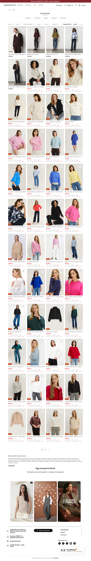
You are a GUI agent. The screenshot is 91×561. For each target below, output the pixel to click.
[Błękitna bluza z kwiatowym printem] (74, 247)
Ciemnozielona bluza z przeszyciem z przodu (74, 331)
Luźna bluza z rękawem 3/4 (52, 156)
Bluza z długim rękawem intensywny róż (74, 296)
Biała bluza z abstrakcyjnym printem (17, 401)
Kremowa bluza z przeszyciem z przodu (74, 436)
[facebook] (59, 543)
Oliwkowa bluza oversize (52, 54)
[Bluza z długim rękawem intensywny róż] (74, 282)
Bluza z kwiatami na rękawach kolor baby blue (36, 191)
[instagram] (63, 543)
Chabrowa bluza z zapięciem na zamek (74, 156)
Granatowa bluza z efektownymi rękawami (55, 296)
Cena (17, 24)
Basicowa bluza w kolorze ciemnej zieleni (36, 331)
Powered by (50, 558)
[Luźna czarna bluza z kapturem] (55, 107)
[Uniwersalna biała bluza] (55, 352)
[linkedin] (74, 543)
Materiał (55, 24)
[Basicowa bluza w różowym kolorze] (36, 142)
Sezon (46, 24)
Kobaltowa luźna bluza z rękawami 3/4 (36, 296)
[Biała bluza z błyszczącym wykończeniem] (17, 107)
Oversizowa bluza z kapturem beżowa (17, 261)
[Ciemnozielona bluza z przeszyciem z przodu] (74, 317)
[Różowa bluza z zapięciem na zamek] (17, 142)
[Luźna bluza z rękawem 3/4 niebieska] (17, 177)
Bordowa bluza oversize (32, 54)
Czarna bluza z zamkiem (52, 331)
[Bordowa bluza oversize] (36, 39)
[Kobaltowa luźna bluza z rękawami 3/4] (36, 282)
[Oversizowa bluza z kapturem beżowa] (17, 247)
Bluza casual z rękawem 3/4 (14, 331)
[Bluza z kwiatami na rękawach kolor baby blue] (36, 177)
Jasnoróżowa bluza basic (33, 261)
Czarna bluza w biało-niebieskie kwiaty (17, 226)
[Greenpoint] (10, 5)
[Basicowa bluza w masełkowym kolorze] (74, 177)
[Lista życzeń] (76, 5)
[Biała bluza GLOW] (74, 107)
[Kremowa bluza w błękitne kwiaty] (74, 39)
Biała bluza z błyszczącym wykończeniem (17, 121)
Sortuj (9, 24)
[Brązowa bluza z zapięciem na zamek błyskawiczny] (17, 72)
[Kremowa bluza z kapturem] (74, 72)
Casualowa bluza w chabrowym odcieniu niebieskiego (55, 191)
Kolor (38, 24)
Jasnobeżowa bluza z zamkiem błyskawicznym (17, 436)
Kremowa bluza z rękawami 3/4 (53, 86)
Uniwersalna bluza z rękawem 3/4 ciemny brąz (36, 436)
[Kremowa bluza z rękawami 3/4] (55, 72)
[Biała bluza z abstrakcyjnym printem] (17, 387)
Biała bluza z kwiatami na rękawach (35, 86)
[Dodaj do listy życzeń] (23, 29)
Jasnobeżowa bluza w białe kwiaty (35, 121)
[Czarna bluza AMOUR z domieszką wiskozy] (55, 212)
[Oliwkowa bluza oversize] (55, 39)
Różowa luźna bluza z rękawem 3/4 (73, 226)
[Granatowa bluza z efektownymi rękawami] (55, 282)
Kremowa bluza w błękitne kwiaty (73, 54)
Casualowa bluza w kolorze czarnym (73, 401)
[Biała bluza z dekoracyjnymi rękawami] (17, 282)
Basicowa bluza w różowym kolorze (35, 156)
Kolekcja (9, 9)
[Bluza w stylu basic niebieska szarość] (36, 352)
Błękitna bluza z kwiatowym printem (73, 261)
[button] (71, 530)
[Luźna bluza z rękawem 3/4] (55, 142)
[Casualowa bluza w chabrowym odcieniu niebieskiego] (55, 177)
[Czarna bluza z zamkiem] (55, 317)
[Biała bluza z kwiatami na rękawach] (36, 72)
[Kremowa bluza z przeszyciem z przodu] (74, 422)
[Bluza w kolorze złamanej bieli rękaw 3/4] (55, 422)
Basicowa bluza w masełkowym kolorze (74, 191)
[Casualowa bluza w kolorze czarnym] (74, 387)
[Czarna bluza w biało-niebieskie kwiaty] (17, 212)
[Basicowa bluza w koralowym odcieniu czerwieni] (36, 212)
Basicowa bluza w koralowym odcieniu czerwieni (36, 226)
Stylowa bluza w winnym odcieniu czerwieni (55, 401)
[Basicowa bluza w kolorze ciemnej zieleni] (36, 317)
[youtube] (71, 543)
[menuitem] (20, 5)
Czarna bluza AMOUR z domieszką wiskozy (55, 226)
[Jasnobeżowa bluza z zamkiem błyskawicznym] (17, 422)
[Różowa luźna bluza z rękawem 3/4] (74, 212)
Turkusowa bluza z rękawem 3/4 (15, 366)
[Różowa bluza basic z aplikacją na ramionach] (55, 247)
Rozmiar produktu (28, 24)
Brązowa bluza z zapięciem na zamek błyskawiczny (17, 86)
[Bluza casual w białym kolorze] (36, 387)
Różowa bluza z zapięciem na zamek (16, 156)
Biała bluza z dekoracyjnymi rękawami (17, 296)
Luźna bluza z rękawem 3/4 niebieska (17, 191)
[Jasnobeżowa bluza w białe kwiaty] (36, 107)
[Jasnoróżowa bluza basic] (36, 247)
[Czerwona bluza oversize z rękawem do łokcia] (74, 352)
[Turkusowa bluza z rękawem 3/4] (17, 352)
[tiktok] (67, 543)
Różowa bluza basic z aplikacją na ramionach (55, 261)
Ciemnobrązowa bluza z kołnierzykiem (17, 54)
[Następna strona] (49, 449)
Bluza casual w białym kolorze (34, 401)
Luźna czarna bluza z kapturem (53, 121)
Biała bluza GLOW (69, 121)
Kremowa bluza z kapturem (71, 86)
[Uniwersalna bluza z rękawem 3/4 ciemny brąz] (36, 422)
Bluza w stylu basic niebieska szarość (36, 366)
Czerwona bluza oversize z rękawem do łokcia (74, 366)
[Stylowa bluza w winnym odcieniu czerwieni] (55, 387)
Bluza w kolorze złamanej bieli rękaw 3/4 (55, 436)
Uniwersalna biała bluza (52, 366)
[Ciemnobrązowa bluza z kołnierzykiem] (17, 39)
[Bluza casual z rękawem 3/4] (17, 317)
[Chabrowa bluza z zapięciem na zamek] (74, 142)
